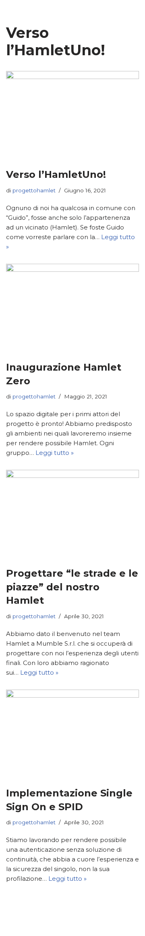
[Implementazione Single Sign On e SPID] (72, 734)
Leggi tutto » (54, 453)
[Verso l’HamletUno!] (72, 115)
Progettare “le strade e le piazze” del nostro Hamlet (72, 586)
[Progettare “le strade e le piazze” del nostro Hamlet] (72, 514)
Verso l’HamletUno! (56, 174)
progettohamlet (34, 190)
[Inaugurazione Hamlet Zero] (72, 308)
